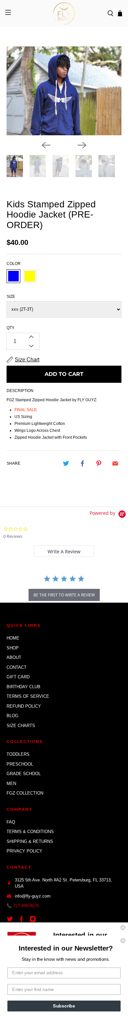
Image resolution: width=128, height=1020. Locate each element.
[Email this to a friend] (115, 463)
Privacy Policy (24, 851)
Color (14, 263)
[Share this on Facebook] (82, 463)
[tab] (64, 551)
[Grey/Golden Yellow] (30, 276)
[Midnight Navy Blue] (13, 276)
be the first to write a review (64, 595)
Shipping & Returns (30, 841)
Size (11, 296)
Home (13, 638)
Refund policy (24, 706)
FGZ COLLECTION (25, 793)
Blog (12, 715)
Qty (10, 328)
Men (11, 783)
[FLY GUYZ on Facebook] (23, 920)
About (14, 657)
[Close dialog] (123, 927)
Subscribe (64, 1006)
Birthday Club (23, 686)
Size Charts (21, 725)
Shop (13, 647)
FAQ (11, 822)
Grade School (24, 773)
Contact (17, 667)
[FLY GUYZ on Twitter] (11, 920)
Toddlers (18, 754)
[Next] (82, 145)
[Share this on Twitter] (66, 463)
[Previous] (46, 145)
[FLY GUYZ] (64, 13)
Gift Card (18, 676)
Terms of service (28, 696)
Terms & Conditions (30, 831)
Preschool (20, 764)
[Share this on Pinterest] (99, 463)
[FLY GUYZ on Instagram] (34, 920)
